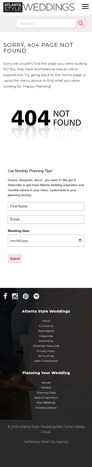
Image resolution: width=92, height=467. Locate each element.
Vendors (46, 387)
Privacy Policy (46, 351)
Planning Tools (46, 392)
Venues (46, 382)
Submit (15, 258)
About (46, 320)
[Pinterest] (26, 296)
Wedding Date (18, 231)
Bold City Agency (54, 442)
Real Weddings (46, 402)
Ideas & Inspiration (46, 397)
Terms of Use (46, 356)
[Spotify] (36, 296)
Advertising (46, 341)
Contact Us (46, 326)
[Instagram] (15, 296)
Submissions (46, 330)
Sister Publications (46, 360)
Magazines (46, 336)
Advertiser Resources (46, 345)
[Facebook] (5, 296)
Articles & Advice (46, 407)
